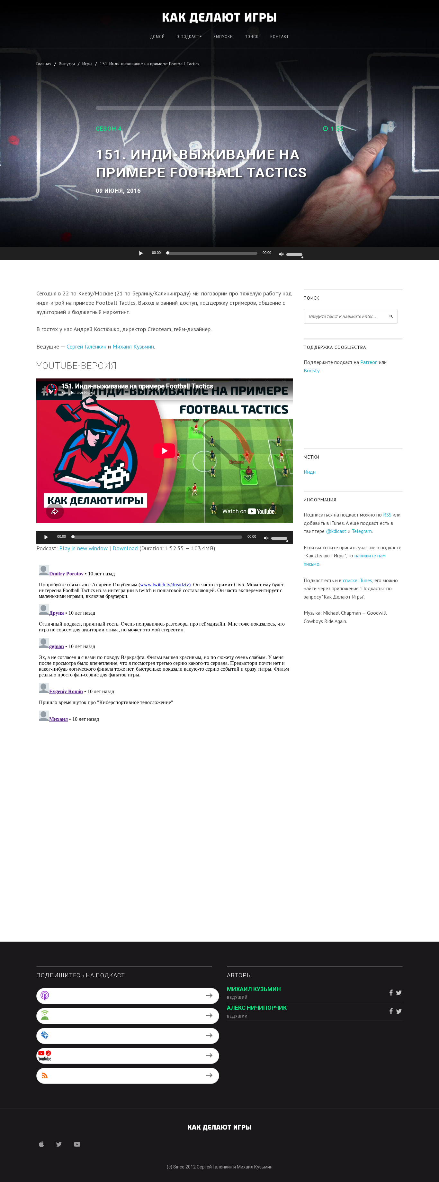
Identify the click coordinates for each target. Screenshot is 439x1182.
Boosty (311, 370)
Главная (43, 64)
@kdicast (336, 531)
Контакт (279, 37)
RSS (387, 514)
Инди (310, 472)
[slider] (295, 254)
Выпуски (223, 37)
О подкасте (189, 37)
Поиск (252, 37)
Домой (157, 37)
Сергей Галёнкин (86, 346)
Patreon (369, 362)
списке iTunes (357, 580)
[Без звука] (281, 255)
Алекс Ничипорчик (257, 1007)
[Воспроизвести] (141, 253)
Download (125, 548)
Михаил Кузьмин (133, 346)
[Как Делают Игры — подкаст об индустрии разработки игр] (219, 17)
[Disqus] (164, 643)
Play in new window (83, 548)
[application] (219, 253)
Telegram (362, 531)
